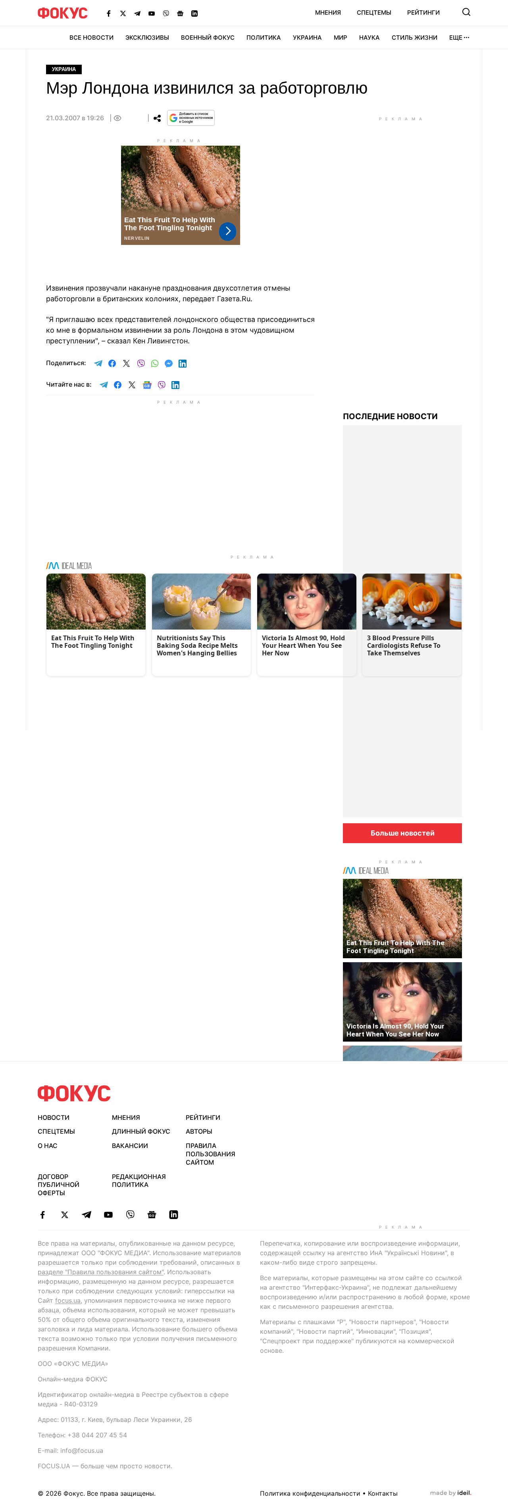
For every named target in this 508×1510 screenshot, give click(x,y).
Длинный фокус (141, 1131)
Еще (455, 37)
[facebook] (43, 1214)
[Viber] (166, 13)
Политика (263, 37)
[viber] (130, 1214)
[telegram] (86, 1214)
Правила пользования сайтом (210, 1154)
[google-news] (152, 1214)
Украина (307, 37)
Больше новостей (403, 833)
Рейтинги (423, 12)
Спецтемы (374, 12)
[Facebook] (109, 13)
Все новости (91, 37)
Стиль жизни (414, 37)
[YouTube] (151, 13)
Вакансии (130, 1146)
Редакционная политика (139, 1181)
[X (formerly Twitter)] (123, 13)
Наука (369, 37)
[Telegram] (137, 13)
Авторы (199, 1131)
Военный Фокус (208, 37)
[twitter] (64, 1214)
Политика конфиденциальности (310, 1493)
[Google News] (180, 13)
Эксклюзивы (147, 37)
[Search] (466, 12)
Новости (53, 1117)
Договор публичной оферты (58, 1185)
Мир (340, 37)
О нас (48, 1146)
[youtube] (108, 1214)
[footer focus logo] (74, 1093)
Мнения (328, 12)
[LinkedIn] (194, 13)
